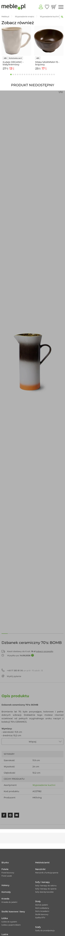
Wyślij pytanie (14, 676)
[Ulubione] (47, 7)
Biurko (5, 862)
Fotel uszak (7, 876)
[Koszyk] (53, 7)
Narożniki (40, 869)
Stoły (38, 901)
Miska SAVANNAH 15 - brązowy (47, 63)
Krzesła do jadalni (9, 902)
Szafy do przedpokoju (45, 930)
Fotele (5, 869)
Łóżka (5, 918)
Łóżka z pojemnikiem (11, 925)
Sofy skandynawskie (44, 892)
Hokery (5, 885)
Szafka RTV (40, 917)
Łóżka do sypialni (9, 922)
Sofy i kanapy (42, 882)
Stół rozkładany (42, 908)
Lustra (5, 934)
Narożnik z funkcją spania (46, 872)
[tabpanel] (16, 48)
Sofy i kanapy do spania (45, 889)
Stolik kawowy (41, 914)
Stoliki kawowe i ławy (13, 911)
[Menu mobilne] (60, 7)
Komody (6, 892)
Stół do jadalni (41, 905)
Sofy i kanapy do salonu (46, 885)
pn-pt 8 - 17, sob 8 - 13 (25, 670)
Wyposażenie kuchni (43, 785)
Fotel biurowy (8, 872)
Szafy (38, 927)
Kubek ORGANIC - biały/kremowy (13, 63)
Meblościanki (42, 862)
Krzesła (5, 898)
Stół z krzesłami (42, 911)
